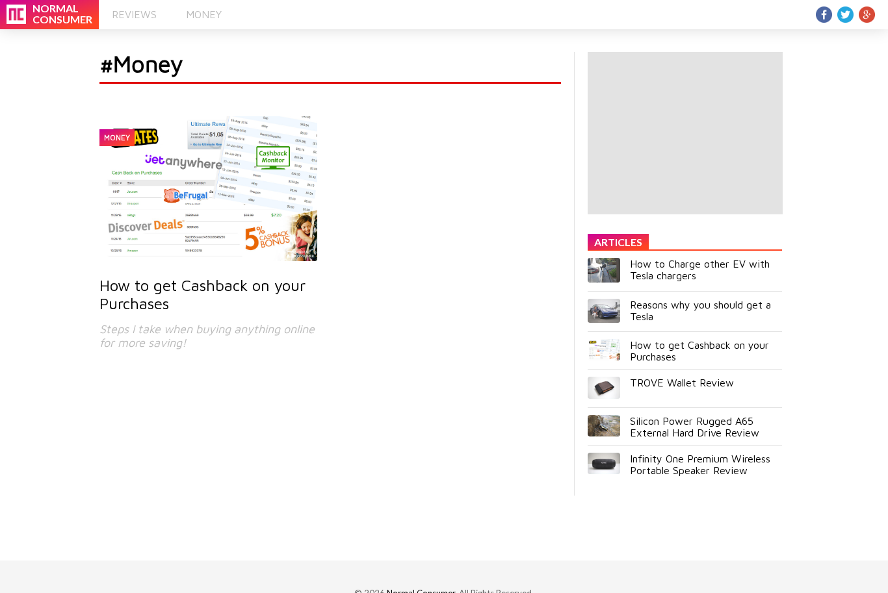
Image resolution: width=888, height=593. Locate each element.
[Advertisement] (685, 133)
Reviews (134, 14)
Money (204, 14)
